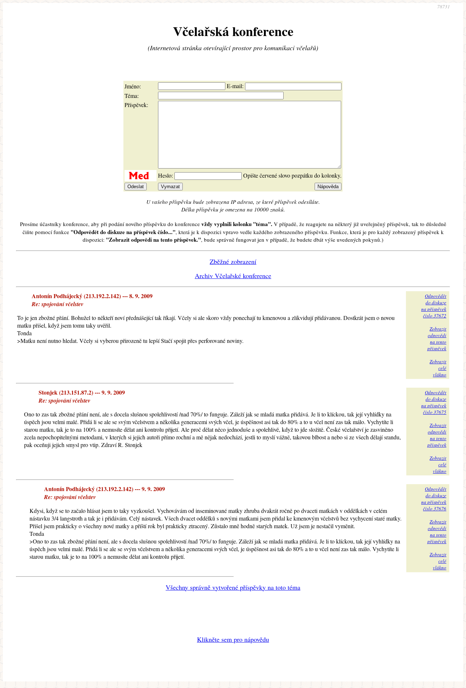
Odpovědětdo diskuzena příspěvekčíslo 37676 (433, 499)
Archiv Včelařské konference (233, 275)
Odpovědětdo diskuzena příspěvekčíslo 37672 (433, 306)
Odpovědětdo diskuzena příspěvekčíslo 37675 (433, 402)
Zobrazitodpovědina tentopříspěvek (436, 338)
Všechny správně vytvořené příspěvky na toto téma (233, 587)
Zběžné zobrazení (233, 261)
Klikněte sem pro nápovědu (233, 639)
